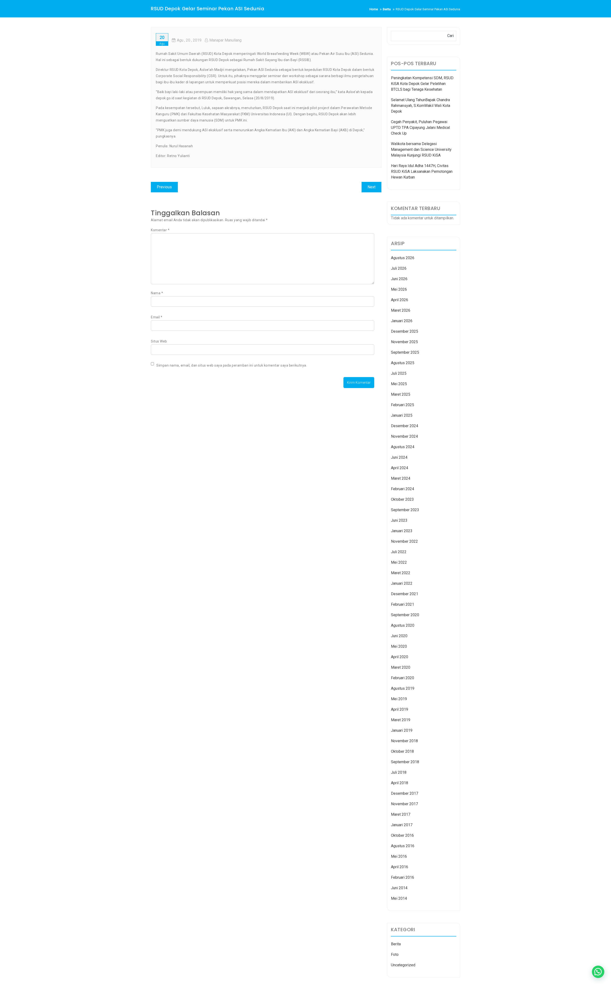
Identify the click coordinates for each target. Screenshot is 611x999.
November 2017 (404, 804)
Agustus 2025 (402, 363)
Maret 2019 (400, 720)
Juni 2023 (399, 520)
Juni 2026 (399, 279)
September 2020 (405, 615)
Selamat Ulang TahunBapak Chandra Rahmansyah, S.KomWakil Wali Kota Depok (420, 106)
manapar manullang (225, 40)
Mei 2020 (399, 646)
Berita (396, 944)
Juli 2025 (398, 373)
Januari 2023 (401, 531)
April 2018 (399, 783)
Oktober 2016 (402, 835)
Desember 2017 (404, 793)
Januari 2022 (401, 583)
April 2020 (399, 657)
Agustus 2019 (402, 688)
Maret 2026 (400, 310)
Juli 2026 (398, 268)
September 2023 (405, 510)
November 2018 (404, 741)
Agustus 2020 (402, 625)
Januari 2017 (401, 825)
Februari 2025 (402, 405)
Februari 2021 (402, 604)
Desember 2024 (404, 426)
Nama (157, 293)
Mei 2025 (399, 384)
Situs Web (159, 341)
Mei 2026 (399, 289)
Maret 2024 (400, 478)
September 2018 (405, 762)
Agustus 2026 (402, 258)
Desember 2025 (404, 331)
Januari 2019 (401, 730)
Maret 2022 (400, 573)
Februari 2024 (402, 489)
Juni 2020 (399, 636)
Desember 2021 (404, 594)
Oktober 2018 (402, 751)
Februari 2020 (402, 678)
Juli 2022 (398, 552)
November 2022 (404, 541)
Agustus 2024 (402, 447)
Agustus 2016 (402, 846)
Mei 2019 (399, 699)
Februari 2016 (402, 877)
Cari (450, 35)
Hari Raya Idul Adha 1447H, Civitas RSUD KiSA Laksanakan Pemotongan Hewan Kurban (422, 171)
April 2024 (399, 468)
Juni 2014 (399, 888)
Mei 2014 (399, 898)
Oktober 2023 (402, 499)
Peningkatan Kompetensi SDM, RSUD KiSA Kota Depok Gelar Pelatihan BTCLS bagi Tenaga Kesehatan (422, 84)
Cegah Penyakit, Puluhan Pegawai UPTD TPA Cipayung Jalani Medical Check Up (420, 128)
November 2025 (404, 342)
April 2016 (399, 867)
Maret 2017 (400, 814)
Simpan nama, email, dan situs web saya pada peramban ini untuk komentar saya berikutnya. (231, 365)
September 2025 (405, 352)
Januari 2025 (401, 415)
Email (157, 317)
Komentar (160, 230)
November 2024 (404, 436)
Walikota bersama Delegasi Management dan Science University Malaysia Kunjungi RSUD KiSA (421, 150)
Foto (395, 954)
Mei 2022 (399, 562)
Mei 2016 (399, 856)
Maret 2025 (400, 394)
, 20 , (189, 40)
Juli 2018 (398, 772)
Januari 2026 (401, 321)
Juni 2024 (399, 457)
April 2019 (399, 709)
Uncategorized (403, 965)
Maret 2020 (400, 667)
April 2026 (399, 300)
